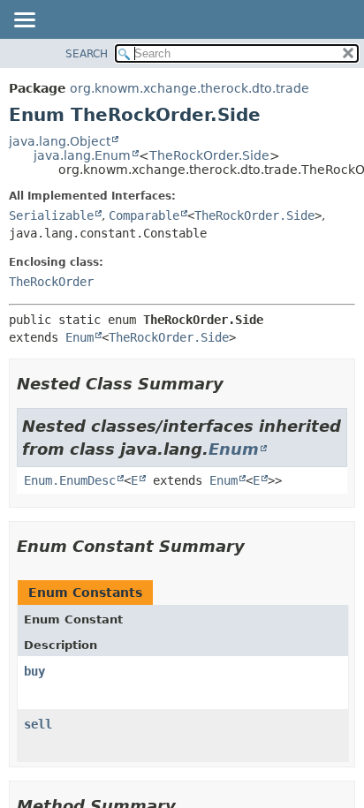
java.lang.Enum (82, 155)
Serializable (51, 215)
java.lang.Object (59, 141)
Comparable (144, 215)
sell (38, 724)
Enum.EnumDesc (70, 480)
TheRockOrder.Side (209, 155)
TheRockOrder (51, 282)
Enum (79, 337)
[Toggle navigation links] (24, 21)
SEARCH (86, 54)
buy (34, 671)
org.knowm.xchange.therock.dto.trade (189, 88)
